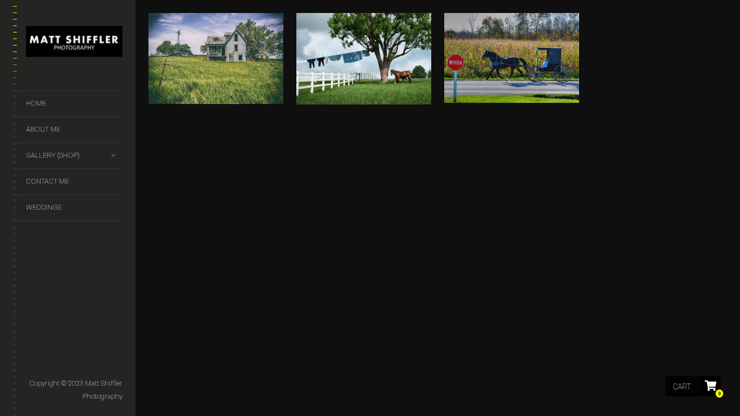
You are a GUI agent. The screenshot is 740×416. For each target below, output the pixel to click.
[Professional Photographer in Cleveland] (74, 43)
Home (36, 103)
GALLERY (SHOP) (53, 155)
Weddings (43, 207)
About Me (43, 129)
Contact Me (47, 181)
